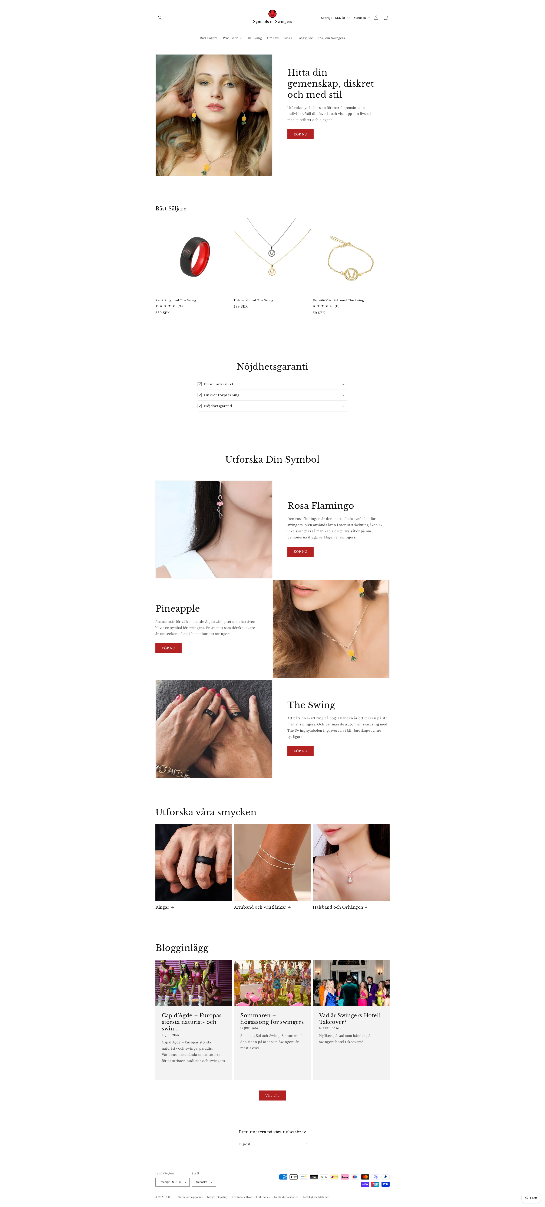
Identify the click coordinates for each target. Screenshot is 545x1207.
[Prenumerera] (306, 1144)
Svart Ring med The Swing (175, 300)
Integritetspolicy (217, 1196)
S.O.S (169, 1196)
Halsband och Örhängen (338, 907)
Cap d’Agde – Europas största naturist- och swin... (192, 1022)
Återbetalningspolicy (190, 1196)
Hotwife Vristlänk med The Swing (338, 300)
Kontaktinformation (286, 1196)
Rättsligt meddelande (316, 1196)
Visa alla (272, 1095)
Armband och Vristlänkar (260, 907)
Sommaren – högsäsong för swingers (272, 1018)
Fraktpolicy (263, 1196)
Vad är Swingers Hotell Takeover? (350, 1018)
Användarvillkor (242, 1196)
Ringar (162, 907)
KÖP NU (300, 134)
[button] (160, 17)
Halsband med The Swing (253, 300)
